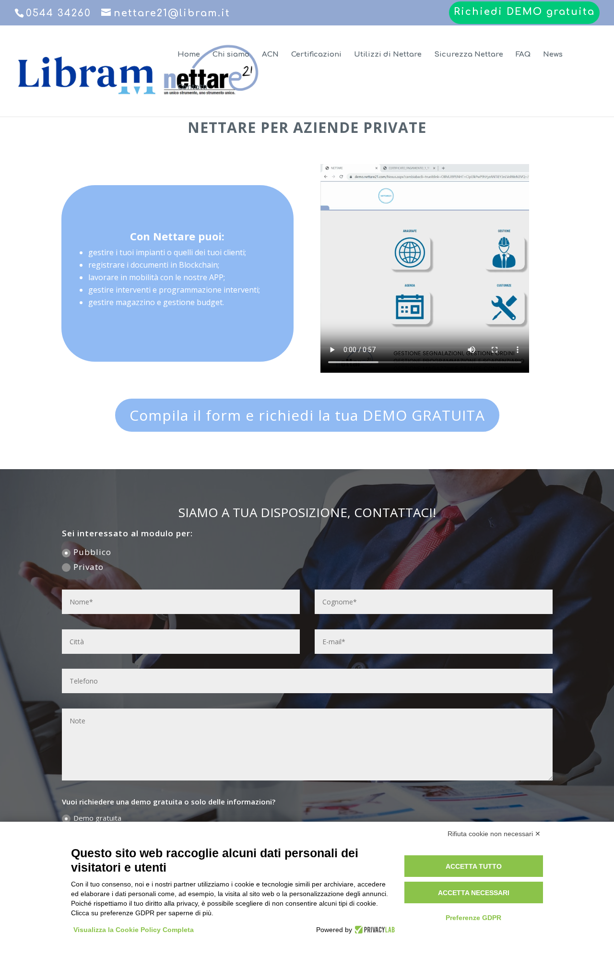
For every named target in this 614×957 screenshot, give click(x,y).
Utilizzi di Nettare (388, 55)
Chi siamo (231, 55)
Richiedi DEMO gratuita (524, 12)
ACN (270, 55)
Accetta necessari (473, 893)
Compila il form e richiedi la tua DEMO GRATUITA (307, 415)
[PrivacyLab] (373, 929)
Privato (88, 566)
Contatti (192, 87)
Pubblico (92, 551)
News (553, 55)
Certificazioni (316, 55)
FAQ (523, 55)
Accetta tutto (474, 866)
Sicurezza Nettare (468, 55)
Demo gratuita (97, 818)
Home (188, 55)
